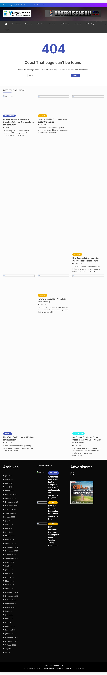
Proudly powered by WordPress (35, 668)
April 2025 (9, 532)
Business (28, 24)
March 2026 (10, 491)
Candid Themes (78, 668)
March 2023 (10, 626)
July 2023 (9, 611)
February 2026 (11, 494)
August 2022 (10, 649)
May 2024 (9, 573)
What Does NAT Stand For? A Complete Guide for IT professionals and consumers (18, 122)
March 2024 (10, 581)
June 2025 (9, 524)
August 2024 (10, 562)
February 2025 (11, 540)
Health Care (64, 24)
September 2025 (11, 513)
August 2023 (10, 607)
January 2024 (10, 588)
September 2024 (11, 558)
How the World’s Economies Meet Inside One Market (53, 511)
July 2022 (9, 652)
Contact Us (32, 5)
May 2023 (9, 619)
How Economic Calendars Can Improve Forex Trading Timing (53, 535)
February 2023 (11, 630)
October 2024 (10, 555)
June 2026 (9, 479)
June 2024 (9, 570)
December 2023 (11, 592)
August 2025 (10, 517)
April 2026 (9, 487)
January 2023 (10, 634)
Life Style (77, 24)
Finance (52, 24)
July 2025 (9, 521)
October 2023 (10, 600)
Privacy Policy (41, 5)
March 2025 (10, 536)
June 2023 (9, 615)
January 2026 (10, 498)
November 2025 (11, 506)
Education (40, 24)
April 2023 (9, 622)
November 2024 (11, 551)
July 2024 (9, 566)
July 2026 (9, 476)
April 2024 (9, 577)
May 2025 (9, 528)
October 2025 (10, 509)
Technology (90, 24)
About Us (24, 5)
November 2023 (11, 596)
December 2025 (11, 502)
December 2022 (11, 637)
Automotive (16, 24)
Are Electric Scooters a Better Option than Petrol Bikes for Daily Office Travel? (86, 440)
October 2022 (10, 645)
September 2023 (11, 603)
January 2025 (10, 543)
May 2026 (9, 483)
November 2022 (11, 641)
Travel (7, 30)
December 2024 (11, 547)
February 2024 (11, 585)
